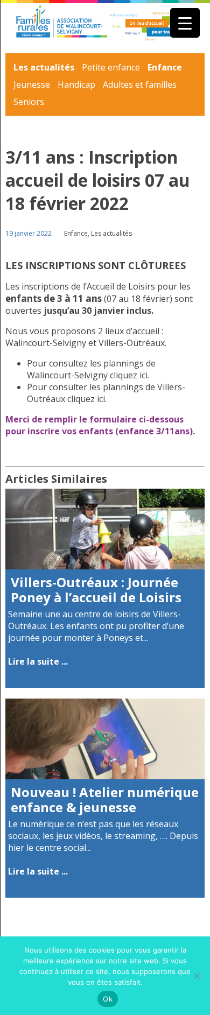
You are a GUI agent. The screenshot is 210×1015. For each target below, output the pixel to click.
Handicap (76, 84)
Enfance (165, 67)
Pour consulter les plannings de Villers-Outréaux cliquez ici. (106, 393)
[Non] (196, 975)
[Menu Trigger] (185, 23)
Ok (108, 999)
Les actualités (43, 67)
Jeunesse (31, 84)
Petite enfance (111, 67)
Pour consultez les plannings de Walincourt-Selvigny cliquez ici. (91, 369)
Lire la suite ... (38, 661)
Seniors (28, 102)
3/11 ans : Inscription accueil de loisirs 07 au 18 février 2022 (97, 180)
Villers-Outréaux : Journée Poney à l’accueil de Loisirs (96, 590)
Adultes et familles (140, 84)
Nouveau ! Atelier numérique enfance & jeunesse (105, 799)
